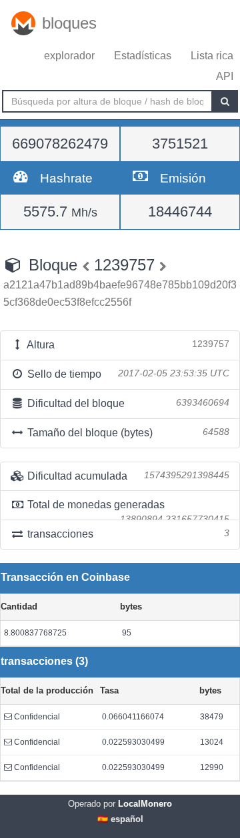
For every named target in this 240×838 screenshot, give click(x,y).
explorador (69, 55)
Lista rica (212, 55)
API (224, 76)
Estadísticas (142, 55)
